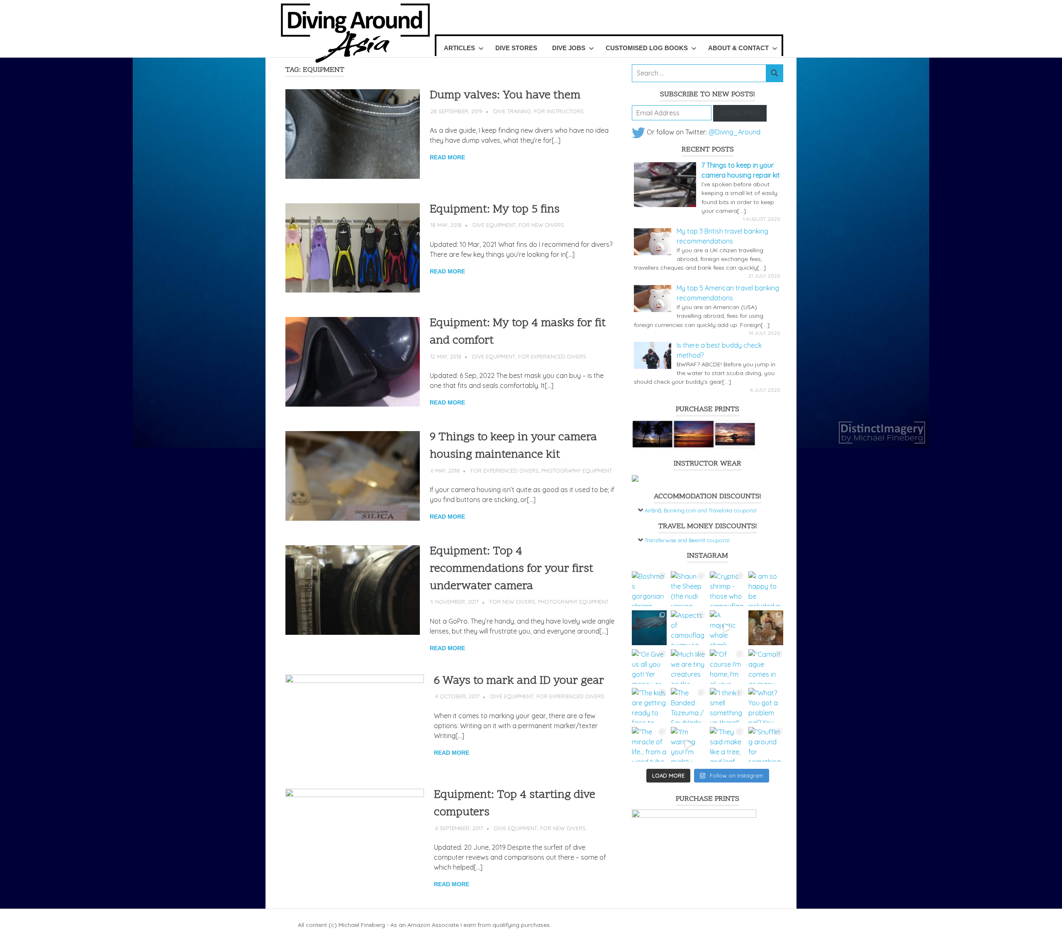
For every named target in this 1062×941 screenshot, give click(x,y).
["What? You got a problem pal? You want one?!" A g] (765, 705)
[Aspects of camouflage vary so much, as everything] (688, 627)
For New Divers (541, 225)
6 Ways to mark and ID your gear (519, 681)
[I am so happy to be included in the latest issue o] (765, 588)
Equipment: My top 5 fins (495, 210)
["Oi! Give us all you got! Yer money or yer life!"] (649, 666)
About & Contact (738, 47)
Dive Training (512, 111)
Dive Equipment (494, 225)
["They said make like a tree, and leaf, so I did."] (727, 744)
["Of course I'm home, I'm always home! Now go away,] (727, 666)
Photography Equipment (576, 470)
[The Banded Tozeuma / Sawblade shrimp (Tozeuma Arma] (688, 705)
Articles (459, 47)
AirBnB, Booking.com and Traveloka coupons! (701, 510)
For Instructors (559, 111)
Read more (447, 157)
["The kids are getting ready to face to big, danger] (649, 705)
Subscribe (740, 113)
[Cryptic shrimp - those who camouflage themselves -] (727, 588)
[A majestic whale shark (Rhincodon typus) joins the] (727, 627)
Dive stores (516, 47)
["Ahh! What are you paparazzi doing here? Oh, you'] (765, 627)
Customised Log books (647, 47)
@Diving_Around (734, 132)
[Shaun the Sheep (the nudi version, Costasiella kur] (688, 588)
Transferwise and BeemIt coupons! (687, 540)
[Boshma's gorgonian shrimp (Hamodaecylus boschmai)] (649, 588)
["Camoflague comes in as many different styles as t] (765, 666)
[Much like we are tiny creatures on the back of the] (688, 666)
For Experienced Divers (552, 356)
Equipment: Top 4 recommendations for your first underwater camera (511, 569)
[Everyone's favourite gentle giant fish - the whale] (649, 627)
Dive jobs (568, 47)
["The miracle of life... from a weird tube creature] (649, 744)
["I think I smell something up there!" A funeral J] (727, 705)
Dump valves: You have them (505, 96)
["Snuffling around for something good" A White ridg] (765, 744)
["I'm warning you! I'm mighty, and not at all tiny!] (688, 744)
